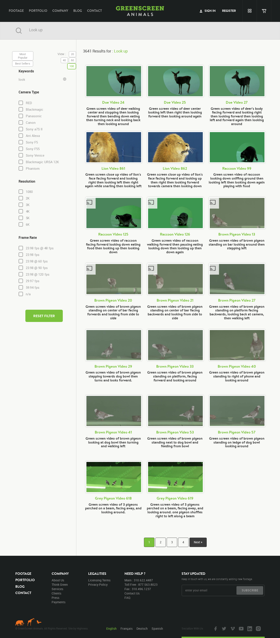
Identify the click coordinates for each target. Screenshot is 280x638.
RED (29, 103)
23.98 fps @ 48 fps (40, 248)
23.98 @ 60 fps (37, 261)
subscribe (250, 590)
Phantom (33, 168)
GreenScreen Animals (140, 11)
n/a (28, 294)
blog (77, 10)
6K (28, 225)
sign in (210, 11)
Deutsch (142, 628)
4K (28, 211)
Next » (198, 542)
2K (28, 198)
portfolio (38, 10)
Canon (31, 123)
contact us (132, 593)
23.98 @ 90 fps (37, 268)
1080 (29, 192)
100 (71, 66)
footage (16, 10)
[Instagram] (258, 628)
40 (64, 60)
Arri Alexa (33, 136)
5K (28, 218)
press (55, 598)
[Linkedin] (249, 628)
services (57, 589)
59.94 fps (32, 288)
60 (72, 60)
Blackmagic (34, 109)
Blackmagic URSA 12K (42, 162)
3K (28, 205)
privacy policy (98, 584)
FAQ (127, 598)
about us (58, 580)
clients (56, 593)
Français (127, 628)
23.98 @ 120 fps (37, 274)
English (111, 628)
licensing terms (99, 580)
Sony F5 (32, 142)
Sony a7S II (34, 129)
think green (60, 584)
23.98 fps (32, 255)
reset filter (44, 315)
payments (58, 602)
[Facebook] (215, 628)
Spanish (157, 628)
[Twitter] (223, 628)
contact (94, 10)
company (60, 10)
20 (72, 54)
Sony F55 (33, 149)
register (229, 11)
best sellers (22, 63)
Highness (82, 628)
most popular (23, 55)
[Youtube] (240, 628)
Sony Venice (35, 155)
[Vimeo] (232, 628)
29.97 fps (32, 281)
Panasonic (34, 116)
